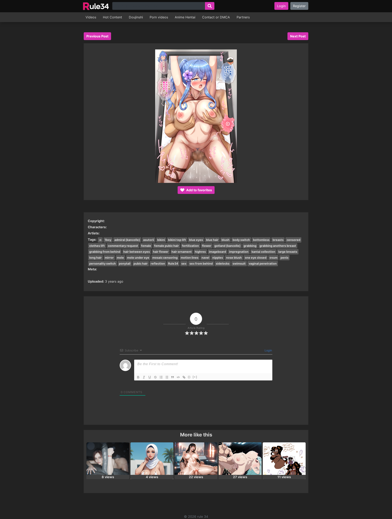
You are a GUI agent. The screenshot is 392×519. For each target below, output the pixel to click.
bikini (161, 240)
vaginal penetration (263, 263)
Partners (243, 17)
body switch (241, 240)
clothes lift (97, 245)
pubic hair (141, 263)
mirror (109, 257)
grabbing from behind (104, 251)
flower (206, 245)
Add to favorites (198, 190)
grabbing (250, 245)
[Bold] (138, 377)
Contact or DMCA (216, 17)
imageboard (217, 251)
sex (183, 263)
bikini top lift (177, 240)
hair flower (160, 251)
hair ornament (182, 251)
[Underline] (150, 377)
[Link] (184, 377)
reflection (158, 263)
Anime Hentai (185, 17)
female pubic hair (166, 245)
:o (100, 240)
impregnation (238, 251)
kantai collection (263, 251)
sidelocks (222, 263)
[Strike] (155, 377)
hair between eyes (136, 251)
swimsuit (239, 263)
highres (200, 251)
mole (120, 257)
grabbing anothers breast (277, 245)
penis (284, 257)
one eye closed (255, 257)
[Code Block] (178, 377)
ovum (273, 257)
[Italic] (144, 377)
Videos (91, 17)
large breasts (287, 251)
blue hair (212, 240)
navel (205, 257)
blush (225, 240)
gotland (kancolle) (227, 245)
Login (281, 6)
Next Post (298, 36)
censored (293, 240)
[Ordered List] (161, 377)
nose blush (234, 257)
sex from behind (201, 263)
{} (189, 376)
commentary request (123, 245)
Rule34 (173, 263)
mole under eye (138, 257)
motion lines (189, 257)
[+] (195, 376)
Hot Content (112, 17)
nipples (217, 257)
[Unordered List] (167, 377)
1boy (108, 240)
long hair (95, 257)
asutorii (148, 240)
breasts (278, 240)
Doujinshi (136, 17)
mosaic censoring (165, 257)
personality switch (102, 263)
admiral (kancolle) (127, 240)
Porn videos (159, 17)
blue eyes (196, 240)
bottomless (261, 240)
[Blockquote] (172, 377)
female (146, 245)
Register (299, 6)
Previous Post (97, 36)
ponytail (124, 263)
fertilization (190, 245)
